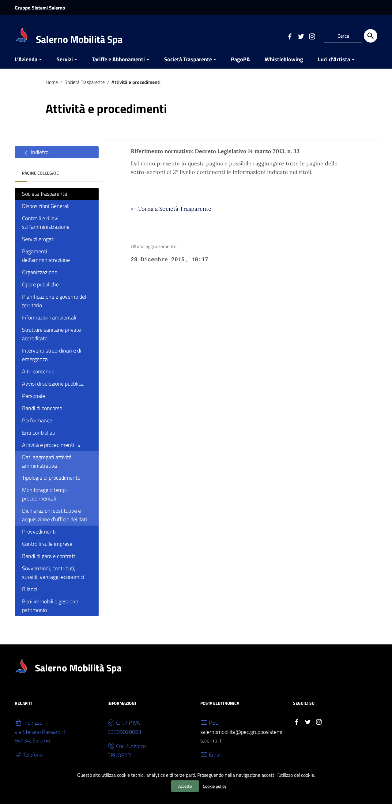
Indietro (39, 152)
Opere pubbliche (40, 284)
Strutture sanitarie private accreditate (51, 334)
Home (52, 82)
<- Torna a (145, 208)
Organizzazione (39, 272)
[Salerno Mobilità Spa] (22, 35)
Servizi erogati (38, 239)
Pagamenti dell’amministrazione (46, 255)
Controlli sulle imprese (47, 544)
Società (168, 208)
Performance (37, 420)
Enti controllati (38, 432)
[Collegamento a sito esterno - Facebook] (289, 36)
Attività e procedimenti (48, 445)
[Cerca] (370, 36)
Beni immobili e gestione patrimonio (50, 605)
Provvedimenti (39, 531)
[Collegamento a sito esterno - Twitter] (300, 36)
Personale (33, 396)
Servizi (65, 59)
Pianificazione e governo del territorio (54, 301)
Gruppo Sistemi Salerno (40, 7)
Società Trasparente (188, 59)
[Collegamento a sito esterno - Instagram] (311, 36)
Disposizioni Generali (46, 206)
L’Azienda (26, 59)
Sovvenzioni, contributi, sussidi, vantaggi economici (53, 572)
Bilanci (29, 589)
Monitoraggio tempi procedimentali (44, 494)
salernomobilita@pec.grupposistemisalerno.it (241, 736)
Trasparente (194, 208)
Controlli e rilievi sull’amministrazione (46, 222)
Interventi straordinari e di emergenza (51, 354)
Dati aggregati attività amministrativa (47, 461)
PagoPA (240, 59)
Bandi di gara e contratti (49, 556)
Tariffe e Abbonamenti (118, 59)
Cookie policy (214, 786)
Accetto (185, 786)
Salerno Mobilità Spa (79, 39)
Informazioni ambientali (49, 317)
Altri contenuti (38, 371)
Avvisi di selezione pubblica (53, 383)
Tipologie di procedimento (51, 478)
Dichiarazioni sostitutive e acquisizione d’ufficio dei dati (54, 515)
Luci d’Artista (334, 59)
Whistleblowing (284, 59)
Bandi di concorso (42, 408)
